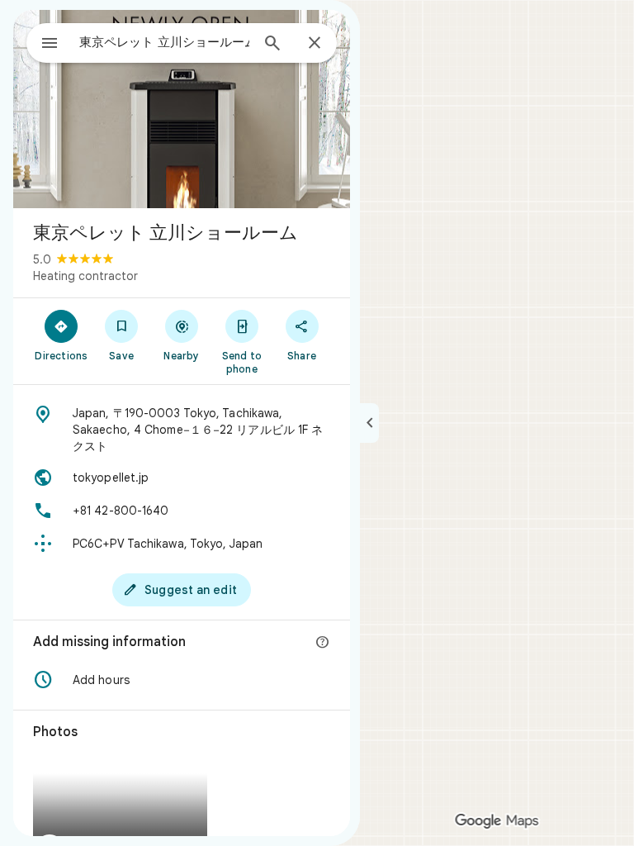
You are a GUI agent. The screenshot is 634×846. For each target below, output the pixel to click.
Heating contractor (85, 276)
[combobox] (164, 42)
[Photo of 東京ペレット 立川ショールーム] (181, 109)
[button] (181, 679)
